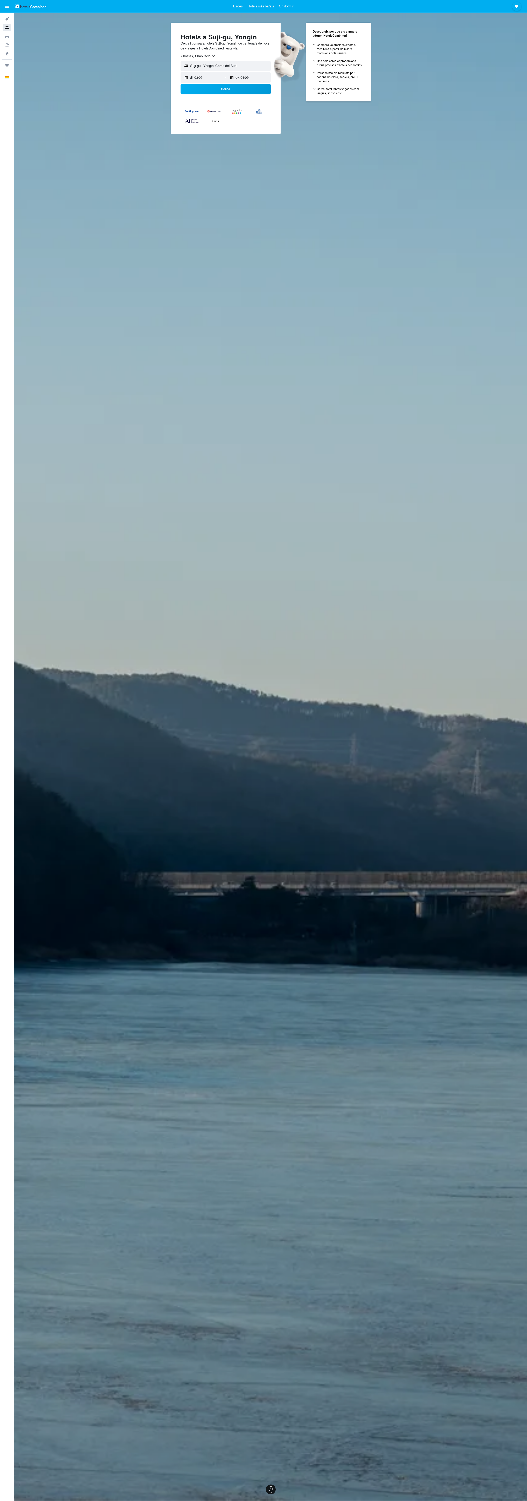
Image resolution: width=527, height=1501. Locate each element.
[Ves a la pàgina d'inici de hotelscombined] (31, 6)
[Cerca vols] (7, 19)
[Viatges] (7, 65)
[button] (7, 6)
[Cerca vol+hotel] (7, 45)
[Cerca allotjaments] (7, 27)
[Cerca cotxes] (7, 36)
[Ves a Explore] (7, 53)
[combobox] (198, 56)
